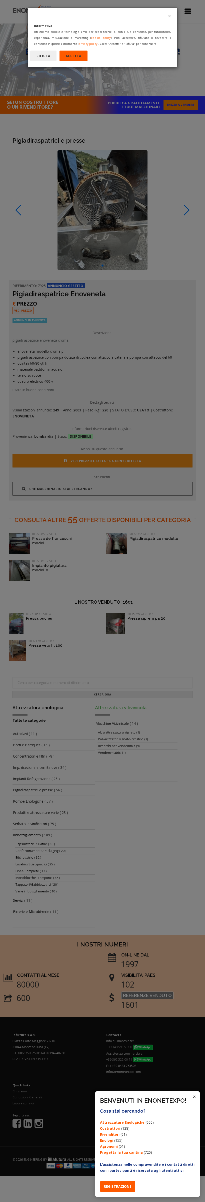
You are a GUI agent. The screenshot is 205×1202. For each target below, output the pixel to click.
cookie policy (101, 38)
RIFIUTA (43, 56)
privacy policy (88, 44)
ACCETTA (73, 56)
